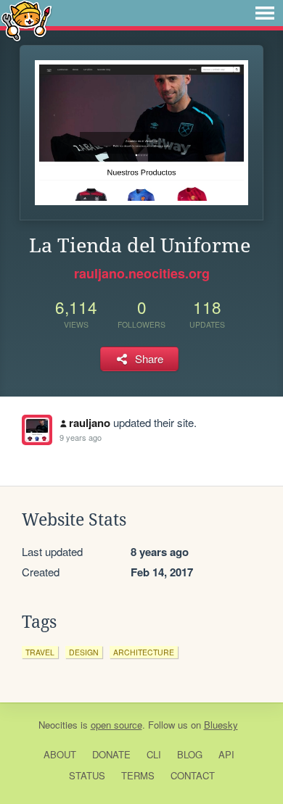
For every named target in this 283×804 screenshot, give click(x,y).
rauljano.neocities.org (142, 273)
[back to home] (26, 20)
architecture (143, 652)
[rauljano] (37, 430)
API (226, 754)
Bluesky (221, 725)
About (60, 754)
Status (87, 775)
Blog (189, 754)
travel (39, 652)
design (84, 652)
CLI (154, 754)
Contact (193, 775)
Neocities (58, 725)
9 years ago (81, 437)
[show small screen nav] (265, 13)
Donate (111, 754)
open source (116, 725)
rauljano (89, 423)
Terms (138, 775)
